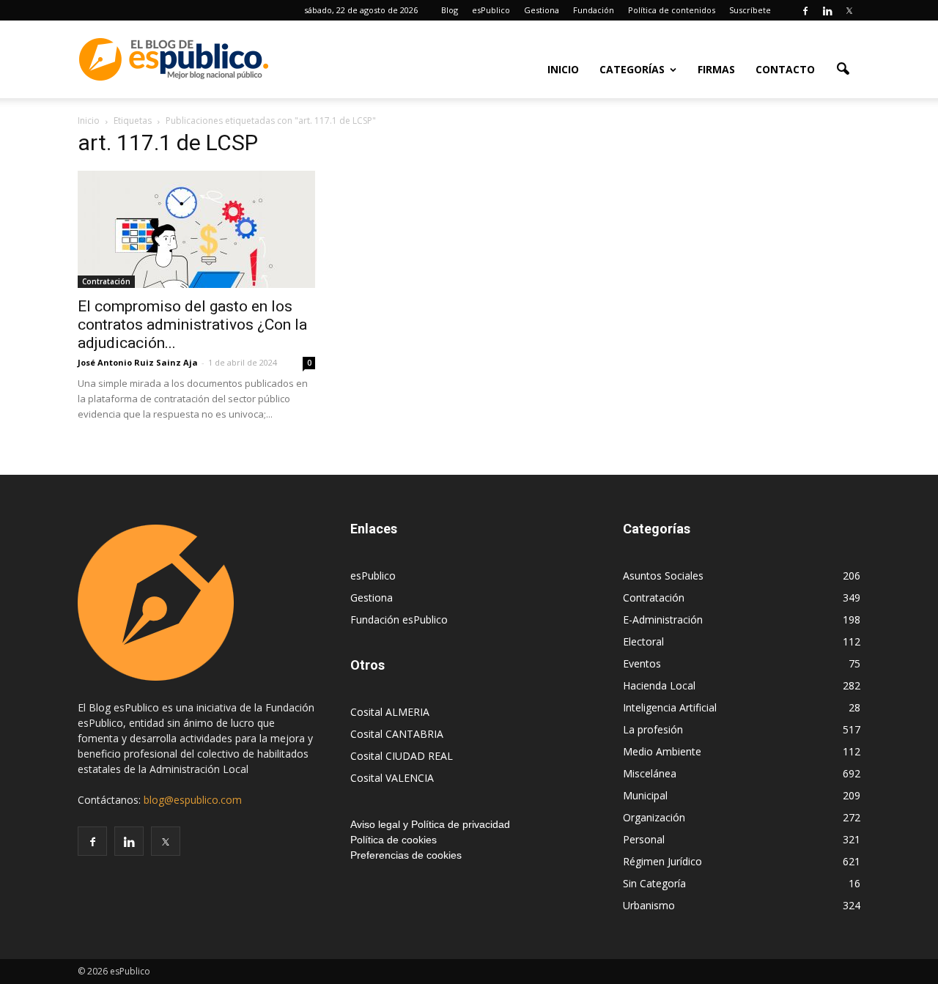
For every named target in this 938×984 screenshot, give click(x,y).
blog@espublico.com (193, 800)
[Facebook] (805, 10)
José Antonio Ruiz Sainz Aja (138, 362)
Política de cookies (393, 840)
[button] (842, 68)
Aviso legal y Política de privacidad (430, 824)
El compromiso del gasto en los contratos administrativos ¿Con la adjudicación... (192, 324)
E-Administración (663, 619)
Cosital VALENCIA (392, 778)
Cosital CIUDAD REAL (401, 756)
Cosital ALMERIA (389, 712)
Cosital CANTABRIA (396, 734)
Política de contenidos (671, 9)
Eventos (642, 663)
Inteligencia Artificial (670, 707)
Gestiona (541, 9)
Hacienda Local (659, 685)
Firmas (716, 69)
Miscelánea (649, 773)
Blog (449, 9)
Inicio (563, 69)
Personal (644, 839)
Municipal (645, 795)
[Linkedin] (827, 10)
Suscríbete (750, 9)
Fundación (593, 9)
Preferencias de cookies (406, 855)
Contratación (106, 281)
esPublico (491, 9)
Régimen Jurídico (662, 861)
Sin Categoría (654, 883)
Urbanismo (649, 905)
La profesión (653, 729)
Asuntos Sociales (663, 575)
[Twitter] (849, 10)
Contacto (785, 69)
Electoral (643, 641)
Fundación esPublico (399, 619)
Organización (654, 817)
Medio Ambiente (662, 751)
